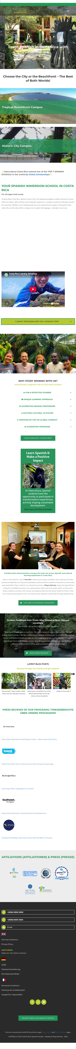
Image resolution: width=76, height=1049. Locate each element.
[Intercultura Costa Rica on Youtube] (43, 1008)
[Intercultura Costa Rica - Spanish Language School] (15, 10)
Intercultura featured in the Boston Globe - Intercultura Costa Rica (29, 746)
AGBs (3, 971)
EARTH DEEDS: (7, 956)
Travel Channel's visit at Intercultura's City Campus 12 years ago (27, 770)
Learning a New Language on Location (17, 795)
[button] (38, 327)
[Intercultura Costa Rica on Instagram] (38, 1008)
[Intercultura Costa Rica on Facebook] (32, 1008)
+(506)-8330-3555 (15, 926)
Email (9, 933)
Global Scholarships (39, 174)
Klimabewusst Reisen (10, 980)
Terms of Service (60, 1038)
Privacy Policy (7, 950)
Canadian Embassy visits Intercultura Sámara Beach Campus (26, 844)
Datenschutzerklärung (10, 976)
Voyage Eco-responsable (11, 1001)
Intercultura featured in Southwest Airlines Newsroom (24, 819)
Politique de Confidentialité (13, 996)
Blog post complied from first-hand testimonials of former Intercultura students (39, 699)
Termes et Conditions (10, 992)
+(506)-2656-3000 (15, 918)
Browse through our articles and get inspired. (38, 675)
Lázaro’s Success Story (65, 697)
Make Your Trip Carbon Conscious (13, 959)
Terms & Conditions (9, 946)
